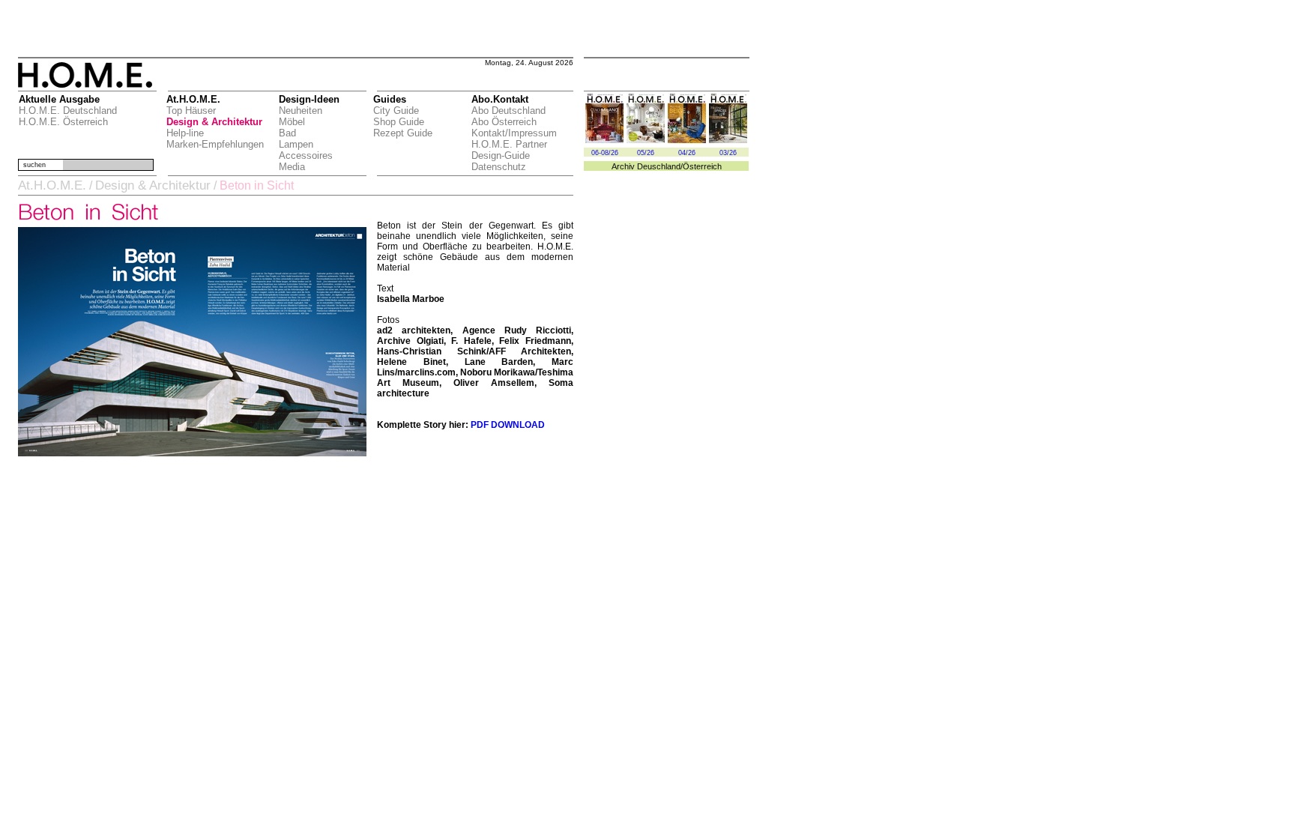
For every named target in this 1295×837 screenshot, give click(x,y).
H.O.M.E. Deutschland (68, 110)
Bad (287, 133)
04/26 (686, 153)
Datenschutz (498, 166)
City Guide (396, 110)
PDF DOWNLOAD (508, 425)
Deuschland (658, 166)
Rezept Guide (402, 133)
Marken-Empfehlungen (215, 144)
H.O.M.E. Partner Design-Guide (509, 150)
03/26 (728, 153)
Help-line (185, 133)
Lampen (296, 144)
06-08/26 (604, 153)
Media (292, 166)
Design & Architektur (214, 121)
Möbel (292, 121)
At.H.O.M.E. (52, 185)
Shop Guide (398, 121)
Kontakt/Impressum (514, 133)
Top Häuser (191, 110)
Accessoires (306, 155)
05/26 (645, 153)
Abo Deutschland (508, 110)
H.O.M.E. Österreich (63, 121)
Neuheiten (300, 110)
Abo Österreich (504, 121)
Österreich (702, 166)
